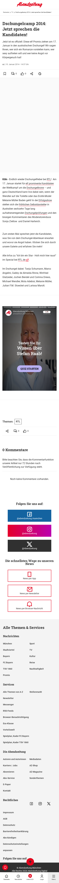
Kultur (32, 656)
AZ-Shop (33, 765)
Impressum (8, 812)
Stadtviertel (8, 650)
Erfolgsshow (45, 200)
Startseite (6, 12)
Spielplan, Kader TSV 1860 (15, 742)
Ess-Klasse (8, 723)
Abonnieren (8, 772)
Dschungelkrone (35, 187)
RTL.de (21, 259)
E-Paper (7, 784)
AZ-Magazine (35, 772)
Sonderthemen (36, 778)
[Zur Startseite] (29, 7)
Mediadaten (35, 759)
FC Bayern (8, 662)
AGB (5, 819)
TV (12, 12)
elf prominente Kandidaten (40, 183)
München (7, 643)
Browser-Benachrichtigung (16, 717)
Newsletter (8, 698)
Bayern (6, 656)
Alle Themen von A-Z (13, 692)
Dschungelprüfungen (36, 212)
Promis (6, 675)
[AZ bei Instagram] (40, 803)
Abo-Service (9, 778)
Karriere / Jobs (10, 765)
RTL (49, 179)
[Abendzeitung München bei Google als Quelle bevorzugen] (40, 74)
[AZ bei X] (49, 803)
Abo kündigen (9, 837)
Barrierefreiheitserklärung (15, 831)
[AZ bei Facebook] (31, 803)
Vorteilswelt (9, 730)
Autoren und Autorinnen (14, 759)
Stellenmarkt (35, 692)
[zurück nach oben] (30, 862)
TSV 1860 (7, 669)
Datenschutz (9, 825)
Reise (32, 662)
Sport (32, 643)
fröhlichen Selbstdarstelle (32, 204)
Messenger (8, 704)
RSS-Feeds (8, 711)
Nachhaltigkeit (36, 669)
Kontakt (7, 790)
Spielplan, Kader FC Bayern (16, 736)
